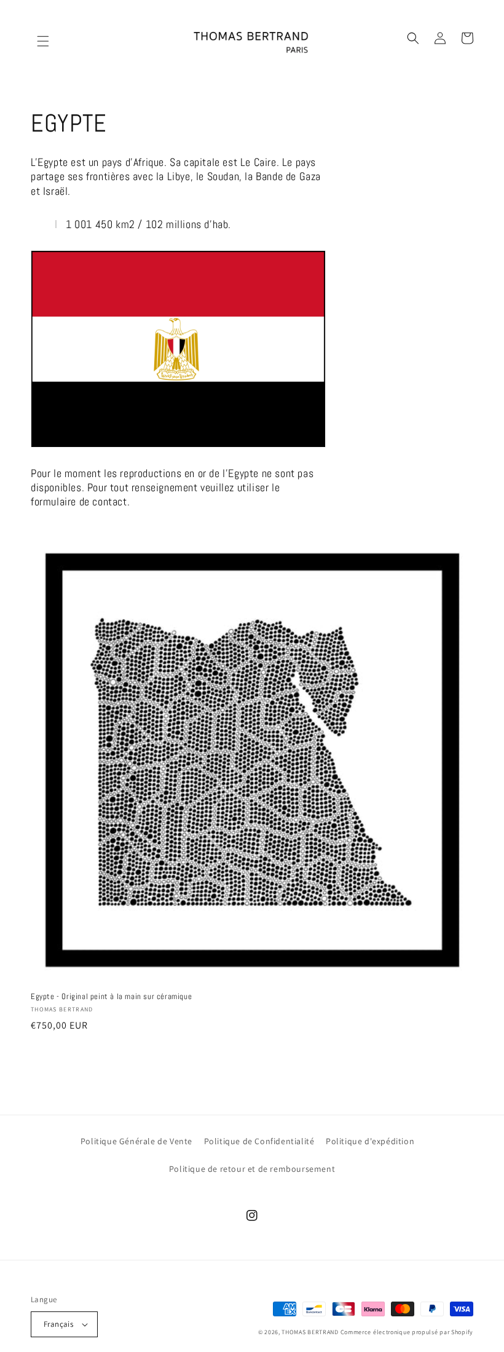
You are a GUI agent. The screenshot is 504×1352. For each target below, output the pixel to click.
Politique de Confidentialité (259, 1141)
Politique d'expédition (370, 1141)
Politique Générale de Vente (136, 1141)
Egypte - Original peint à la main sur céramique (111, 997)
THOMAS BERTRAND (310, 1332)
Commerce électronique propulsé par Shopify (407, 1332)
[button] (36, 38)
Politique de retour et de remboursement (252, 1168)
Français (58, 1324)
